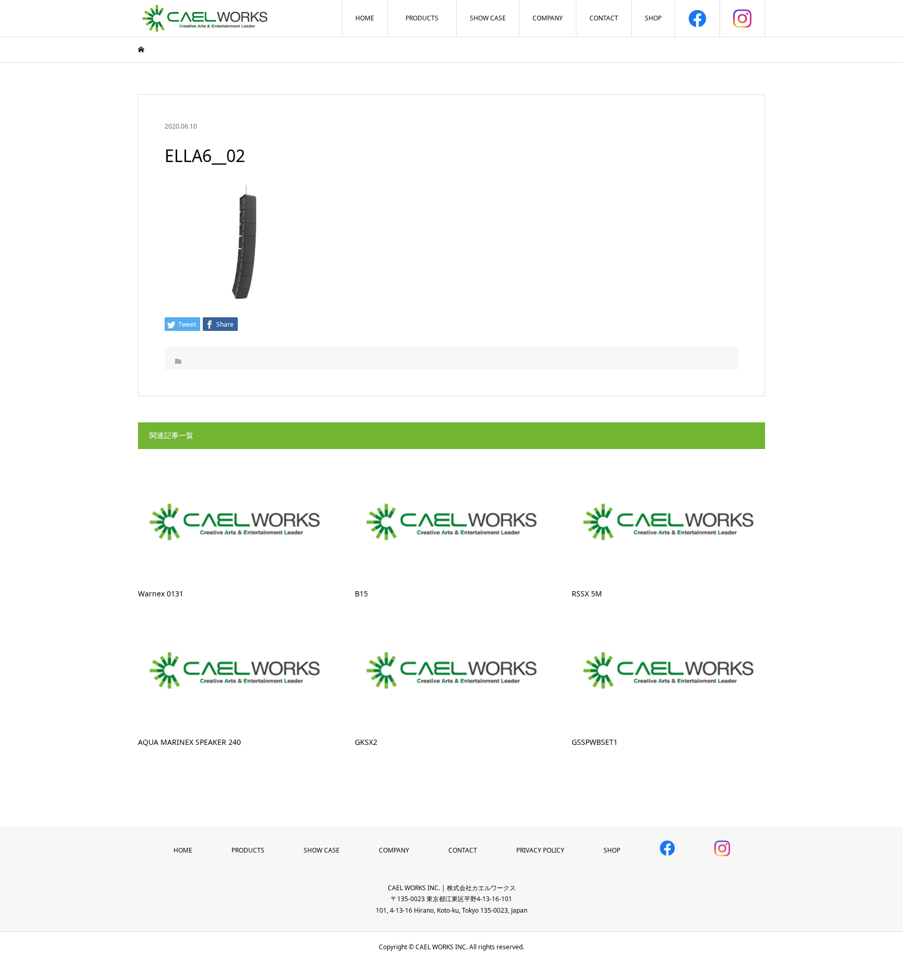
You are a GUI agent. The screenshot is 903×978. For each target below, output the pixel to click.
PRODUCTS (422, 18)
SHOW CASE (488, 18)
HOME (364, 18)
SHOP (653, 18)
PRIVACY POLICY (540, 850)
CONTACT (603, 18)
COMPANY (547, 18)
